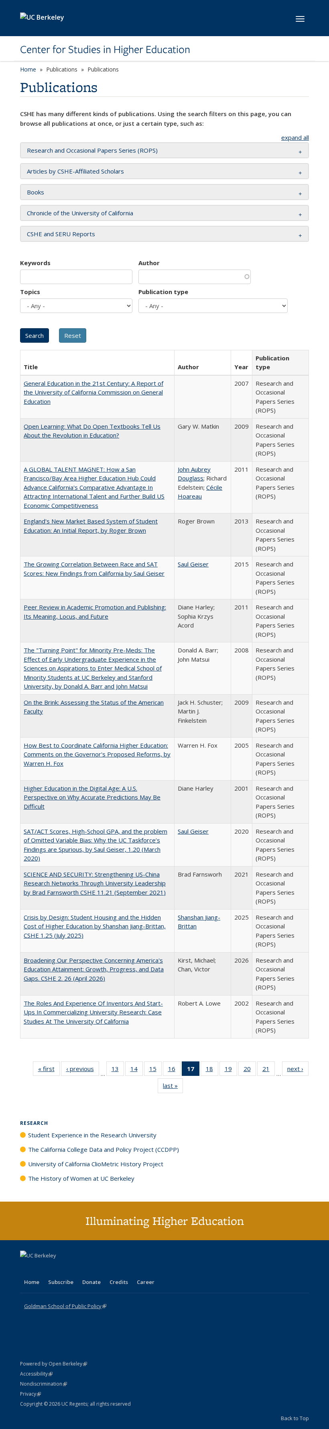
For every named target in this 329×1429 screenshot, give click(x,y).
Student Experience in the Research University (92, 1135)
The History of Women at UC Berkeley (81, 1178)
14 (136, 1070)
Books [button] (35, 192)
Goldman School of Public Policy (65, 1306)
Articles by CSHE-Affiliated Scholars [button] (75, 171)
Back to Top (295, 1418)
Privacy (30, 1393)
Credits (119, 1282)
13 (118, 1070)
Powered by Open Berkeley (53, 1363)
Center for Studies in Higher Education (105, 49)
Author (149, 263)
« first (49, 1070)
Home (28, 69)
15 (155, 1070)
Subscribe (60, 1282)
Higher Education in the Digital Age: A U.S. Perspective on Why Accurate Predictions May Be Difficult (92, 797)
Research (34, 1123)
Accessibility (36, 1373)
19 (231, 1070)
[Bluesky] (90, 1269)
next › (298, 1070)
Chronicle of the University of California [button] (80, 213)
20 (250, 1070)
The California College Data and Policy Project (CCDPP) (103, 1149)
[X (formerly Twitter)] (27, 1269)
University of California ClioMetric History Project (95, 1164)
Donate (91, 1282)
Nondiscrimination (43, 1383)
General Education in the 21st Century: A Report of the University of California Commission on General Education (93, 392)
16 (174, 1070)
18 (212, 1070)
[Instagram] (74, 1269)
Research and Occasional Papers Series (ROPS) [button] (92, 150)
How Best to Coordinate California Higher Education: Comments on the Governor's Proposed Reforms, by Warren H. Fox (97, 754)
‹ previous (82, 1070)
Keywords (35, 263)
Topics (30, 292)
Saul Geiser (193, 564)
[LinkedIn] (43, 1269)
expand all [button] (295, 137)
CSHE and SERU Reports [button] (61, 234)
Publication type (163, 292)
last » (173, 1087)
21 (268, 1070)
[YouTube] (58, 1269)
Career (145, 1282)
